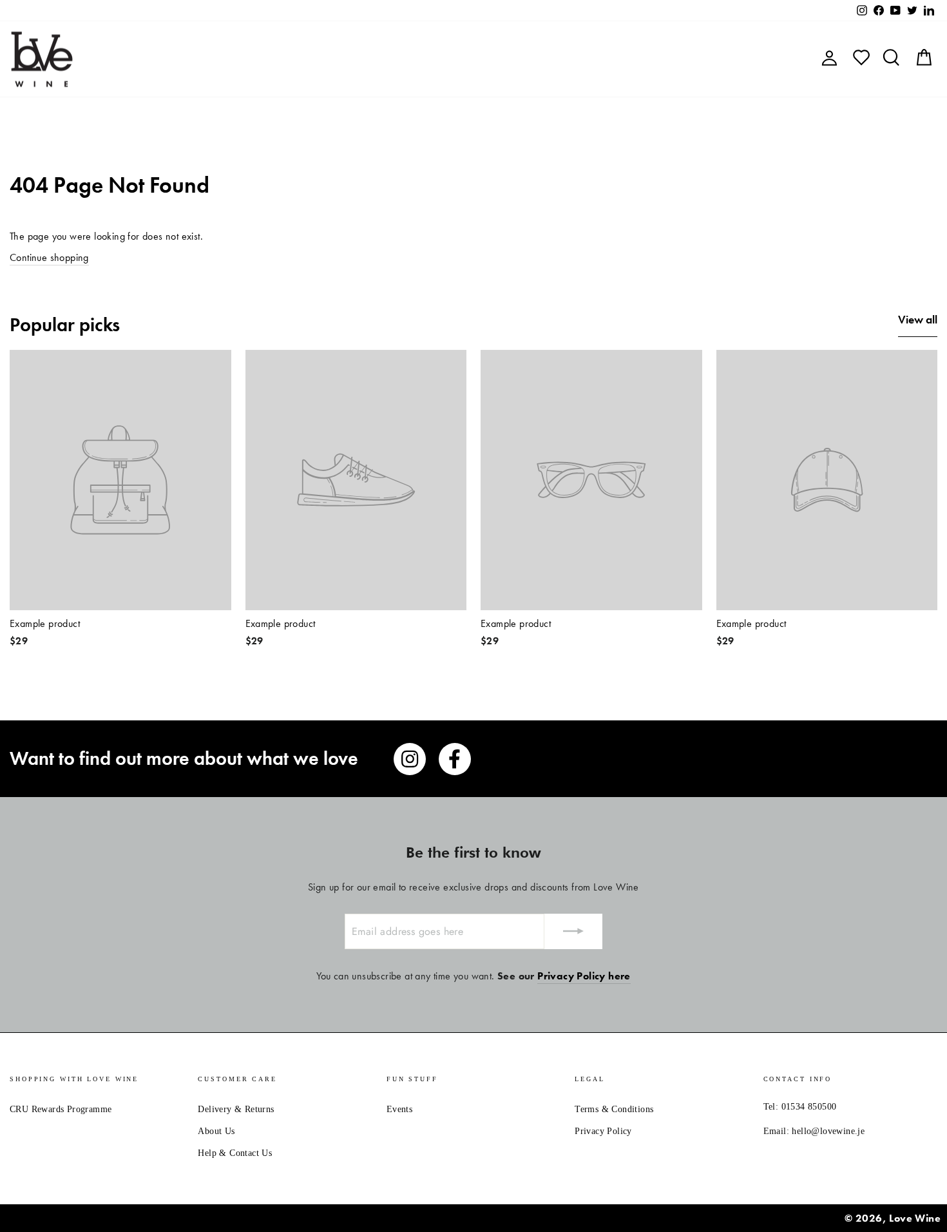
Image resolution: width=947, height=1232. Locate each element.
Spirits (489, 59)
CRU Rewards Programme (60, 1109)
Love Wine (915, 1218)
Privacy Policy (603, 1131)
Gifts (626, 59)
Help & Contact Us (235, 1153)
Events (399, 1109)
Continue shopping (49, 257)
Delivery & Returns (236, 1109)
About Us (216, 1131)
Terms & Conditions (614, 1109)
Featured (332, 59)
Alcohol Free (560, 59)
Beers (439, 59)
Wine (390, 59)
